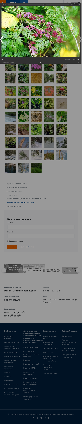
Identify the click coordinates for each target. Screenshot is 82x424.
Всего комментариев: (7, 62)
